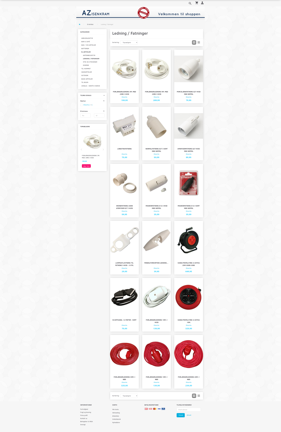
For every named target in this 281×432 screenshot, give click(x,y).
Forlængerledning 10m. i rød (156, 378)
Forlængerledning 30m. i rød (124, 378)
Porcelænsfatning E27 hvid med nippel (189, 92)
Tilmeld (180, 415)
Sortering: (115, 42)
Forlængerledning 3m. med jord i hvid (91, 156)
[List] (199, 42)
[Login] (202, 2)
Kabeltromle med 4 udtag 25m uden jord (189, 264)
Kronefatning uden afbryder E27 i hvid (124, 207)
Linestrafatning (124, 148)
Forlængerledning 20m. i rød (188, 378)
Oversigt (83, 424)
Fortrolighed (84, 409)
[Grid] (194, 42)
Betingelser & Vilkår (86, 421)
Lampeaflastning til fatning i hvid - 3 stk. (124, 264)
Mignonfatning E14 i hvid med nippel (156, 207)
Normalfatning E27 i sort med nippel (157, 149)
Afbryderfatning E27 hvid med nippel (188, 149)
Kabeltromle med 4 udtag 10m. (189, 321)
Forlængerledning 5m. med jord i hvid (156, 92)
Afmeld (189, 415)
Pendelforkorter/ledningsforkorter (156, 263)
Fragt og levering (85, 412)
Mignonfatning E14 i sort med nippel (189, 207)
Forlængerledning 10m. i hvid (156, 321)
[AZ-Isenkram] (140, 12)
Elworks (124, 97)
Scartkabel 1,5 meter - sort (124, 320)
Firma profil (83, 415)
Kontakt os (83, 418)
